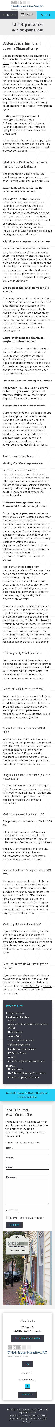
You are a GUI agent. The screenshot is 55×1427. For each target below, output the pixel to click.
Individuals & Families (17, 1017)
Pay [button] (27, 1364)
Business (10, 1066)
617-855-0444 (31, 986)
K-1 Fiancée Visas (16, 1053)
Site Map (25, 1415)
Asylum (12, 1020)
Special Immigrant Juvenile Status (26, 1061)
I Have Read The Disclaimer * (27, 1218)
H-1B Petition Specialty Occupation (26, 1073)
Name (9, 1148)
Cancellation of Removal (21, 1040)
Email (10, 1167)
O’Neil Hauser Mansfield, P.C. (29, 1409)
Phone (9, 1157)
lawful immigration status (26, 70)
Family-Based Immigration (22, 1049)
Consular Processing (19, 1045)
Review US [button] (27, 1394)
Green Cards (14, 1036)
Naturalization (15, 1032)
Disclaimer (12, 1210)
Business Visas (15, 1069)
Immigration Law (15, 1013)
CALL (47, 15)
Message (11, 1177)
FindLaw (27, 1421)
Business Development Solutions (26, 1418)
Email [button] (29, 14)
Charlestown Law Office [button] (27, 1338)
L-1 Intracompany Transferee (23, 1077)
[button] (9, 14)
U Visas (11, 1057)
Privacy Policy (38, 1415)
